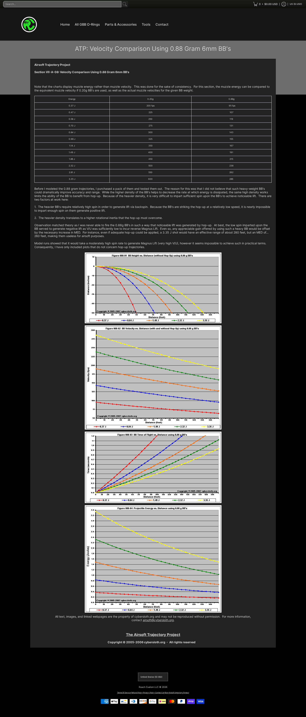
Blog (166, 693)
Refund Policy (137, 693)
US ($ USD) (296, 4)
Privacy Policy (149, 693)
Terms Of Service (124, 693)
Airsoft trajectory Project (179, 693)
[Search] (124, 4)
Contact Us (159, 693)
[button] (265, 4)
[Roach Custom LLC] (29, 24)
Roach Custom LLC (149, 687)
